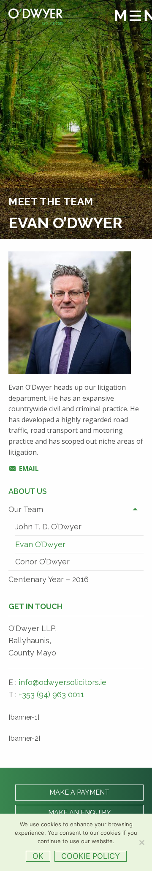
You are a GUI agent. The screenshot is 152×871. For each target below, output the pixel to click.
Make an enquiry (79, 813)
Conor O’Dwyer (42, 561)
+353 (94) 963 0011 (51, 694)
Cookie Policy (90, 856)
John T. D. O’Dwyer (48, 526)
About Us (27, 491)
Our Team (25, 509)
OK (38, 856)
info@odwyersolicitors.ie (62, 682)
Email (29, 468)
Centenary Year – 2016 (48, 579)
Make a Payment (79, 792)
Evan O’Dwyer (40, 544)
